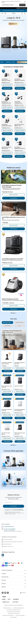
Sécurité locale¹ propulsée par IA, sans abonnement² (13, 10)
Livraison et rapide (8, 539)
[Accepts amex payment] (6, 563)
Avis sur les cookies (20, 615)
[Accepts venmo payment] (6, 565)
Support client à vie (8, 546)
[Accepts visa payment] (9, 565)
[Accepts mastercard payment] (18, 563)
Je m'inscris (13, 506)
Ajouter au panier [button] (7, 107)
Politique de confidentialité (13, 611)
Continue (22, 4)
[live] (5, 13)
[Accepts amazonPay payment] (3, 563)
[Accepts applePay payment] (9, 563)
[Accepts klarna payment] (12, 565)
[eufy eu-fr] (13, 13)
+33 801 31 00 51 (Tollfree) (9, 530)
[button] (24, 2)
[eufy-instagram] (3, 593)
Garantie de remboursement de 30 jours (13, 541)
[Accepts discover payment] (12, 563)
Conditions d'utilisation (8, 615)
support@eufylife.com (9, 526)
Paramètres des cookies (13, 613)
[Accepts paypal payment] (21, 563)
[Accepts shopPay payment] (3, 565)
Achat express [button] (7, 394)
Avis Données (13, 617)
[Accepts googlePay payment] (15, 563)
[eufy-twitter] (8, 593)
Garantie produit (8, 544)
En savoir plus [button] (13, 23)
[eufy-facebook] (5, 593)
